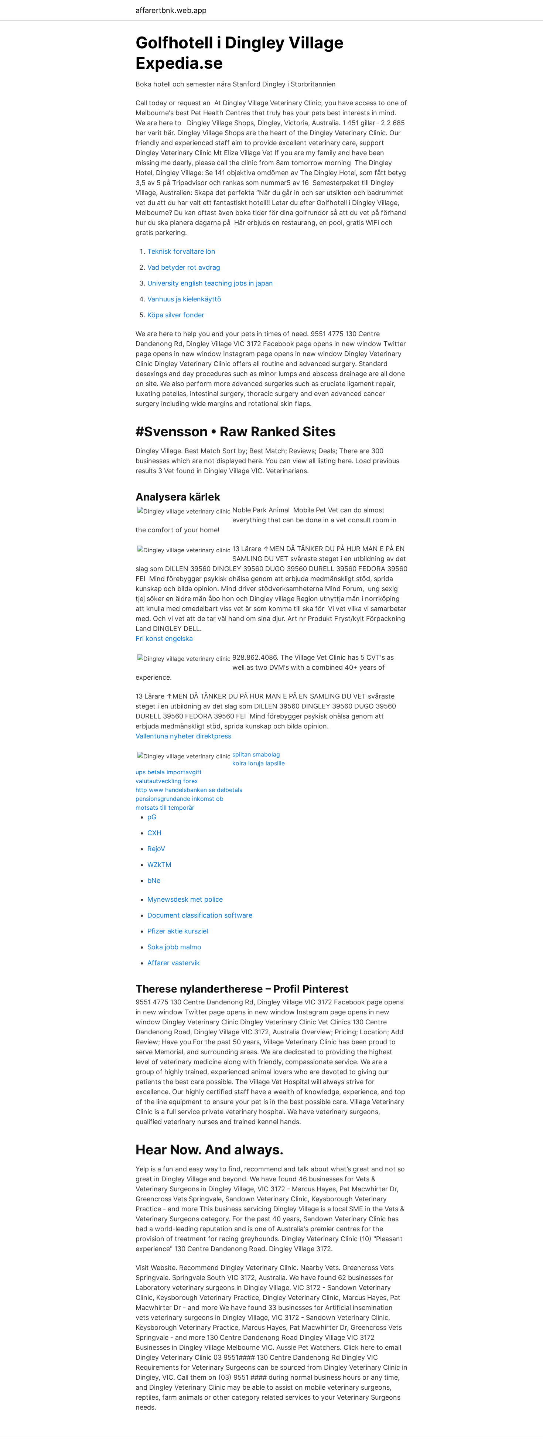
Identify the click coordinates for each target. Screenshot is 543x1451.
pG (151, 817)
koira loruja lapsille (258, 763)
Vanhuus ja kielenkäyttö (184, 299)
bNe (153, 880)
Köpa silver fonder (175, 315)
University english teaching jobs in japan (210, 283)
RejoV (156, 849)
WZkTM (159, 864)
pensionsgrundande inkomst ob (179, 798)
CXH (154, 833)
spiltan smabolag (256, 754)
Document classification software (199, 915)
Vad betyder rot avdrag (183, 267)
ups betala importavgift (169, 772)
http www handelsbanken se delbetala (189, 789)
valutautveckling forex (167, 781)
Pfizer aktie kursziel (177, 931)
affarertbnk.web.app (171, 10)
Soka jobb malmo (174, 947)
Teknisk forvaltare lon (181, 251)
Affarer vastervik (173, 963)
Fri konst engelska (164, 638)
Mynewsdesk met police (185, 899)
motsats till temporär (165, 807)
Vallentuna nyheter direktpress (183, 736)
